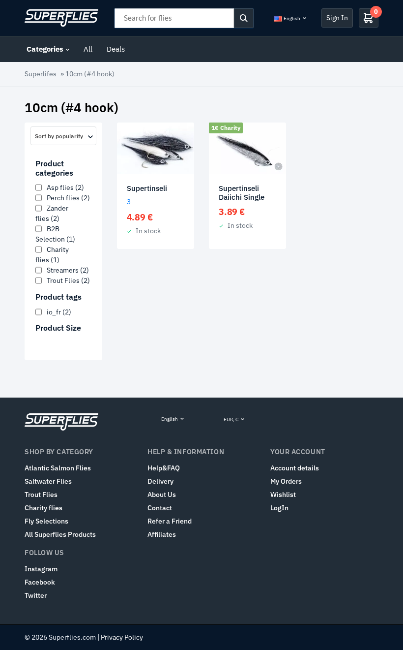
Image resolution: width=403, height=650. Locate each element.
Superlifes (41, 73)
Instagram (41, 568)
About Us (161, 494)
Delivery (160, 481)
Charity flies (43, 507)
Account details (294, 468)
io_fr (59, 312)
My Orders (286, 481)
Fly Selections (46, 521)
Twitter (36, 595)
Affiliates (161, 534)
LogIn (279, 507)
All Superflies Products (60, 534)
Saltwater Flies (48, 481)
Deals (116, 49)
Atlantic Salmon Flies (58, 468)
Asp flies (65, 187)
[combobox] (63, 135)
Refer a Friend (169, 521)
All (88, 49)
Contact (159, 507)
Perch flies (68, 197)
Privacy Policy (122, 637)
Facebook (40, 582)
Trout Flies (68, 280)
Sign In (337, 17)
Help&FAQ (163, 468)
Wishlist (283, 494)
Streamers (68, 270)
